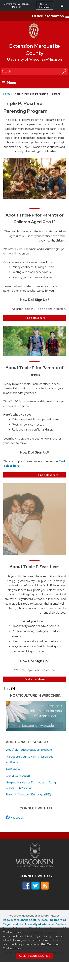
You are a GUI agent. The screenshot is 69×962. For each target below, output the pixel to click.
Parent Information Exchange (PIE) (28, 794)
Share (7, 688)
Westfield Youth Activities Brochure (29, 749)
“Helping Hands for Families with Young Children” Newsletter (31, 785)
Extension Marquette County (34, 49)
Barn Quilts (13, 768)
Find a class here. (35, 679)
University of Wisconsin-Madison (34, 59)
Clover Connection (18, 775)
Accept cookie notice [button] (34, 956)
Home (6, 93)
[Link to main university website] (34, 866)
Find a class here (35, 318)
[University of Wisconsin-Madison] (34, 37)
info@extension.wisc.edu (19, 920)
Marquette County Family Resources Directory (29, 759)
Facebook (17, 817)
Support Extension (44, 5)
